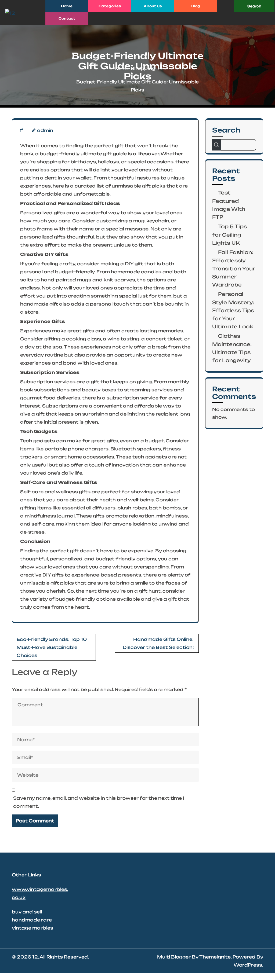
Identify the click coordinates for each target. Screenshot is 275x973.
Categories (110, 6)
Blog (195, 6)
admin (45, 130)
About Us (153, 6)
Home (67, 6)
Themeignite (215, 957)
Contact (67, 18)
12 (117, 68)
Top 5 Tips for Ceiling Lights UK (229, 234)
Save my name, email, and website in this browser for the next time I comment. (98, 802)
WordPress (248, 965)
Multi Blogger (174, 957)
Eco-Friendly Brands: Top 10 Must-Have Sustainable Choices (52, 647)
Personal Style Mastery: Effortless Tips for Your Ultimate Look (233, 310)
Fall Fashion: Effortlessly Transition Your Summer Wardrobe (233, 268)
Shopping (143, 68)
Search (226, 130)
